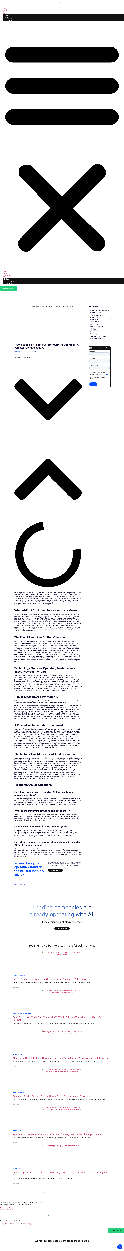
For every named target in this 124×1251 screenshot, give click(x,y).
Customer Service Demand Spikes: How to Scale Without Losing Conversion (52, 1096)
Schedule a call (55, 870)
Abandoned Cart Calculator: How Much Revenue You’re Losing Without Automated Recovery (60, 1058)
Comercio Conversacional (99, 310)
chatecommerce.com (7, 1210)
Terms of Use (15, 1224)
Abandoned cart (17, 1054)
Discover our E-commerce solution (11, 1208)
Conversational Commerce (95, 318)
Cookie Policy (26, 1224)
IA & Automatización (97, 326)
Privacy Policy (4, 1224)
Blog (4, 13)
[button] (62, 146)
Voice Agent (94, 334)
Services (6, 10)
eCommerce (94, 322)
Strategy (93, 329)
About (5, 8)
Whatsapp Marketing (97, 339)
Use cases (6, 12)
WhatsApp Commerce (98, 336)
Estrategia (94, 324)
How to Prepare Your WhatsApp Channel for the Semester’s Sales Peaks (50, 979)
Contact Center (95, 313)
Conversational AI (96, 315)
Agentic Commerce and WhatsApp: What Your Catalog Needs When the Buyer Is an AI (57, 1134)
